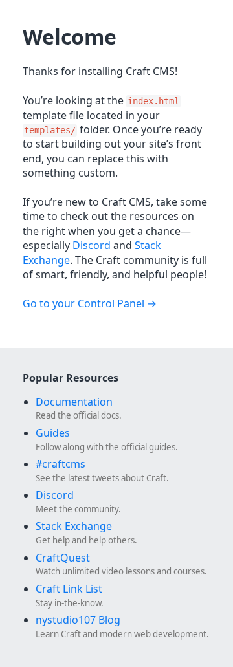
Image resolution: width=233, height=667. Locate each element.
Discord (91, 245)
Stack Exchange (74, 526)
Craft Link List (69, 589)
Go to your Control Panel (83, 303)
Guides (53, 433)
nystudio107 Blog (78, 620)
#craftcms (60, 464)
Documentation (74, 402)
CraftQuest (63, 558)
